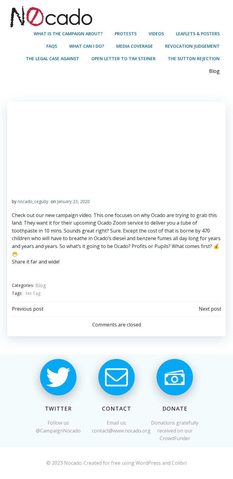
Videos (156, 33)
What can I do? (86, 46)
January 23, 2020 (73, 201)
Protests (126, 33)
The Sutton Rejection (194, 58)
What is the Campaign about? (68, 33)
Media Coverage (134, 46)
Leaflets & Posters (198, 33)
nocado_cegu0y (33, 201)
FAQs (51, 46)
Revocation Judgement (192, 46)
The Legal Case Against (52, 58)
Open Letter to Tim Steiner (123, 58)
